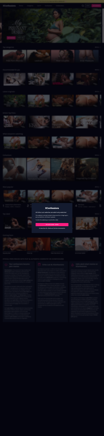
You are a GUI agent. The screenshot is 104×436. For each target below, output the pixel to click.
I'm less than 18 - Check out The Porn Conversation (52, 228)
